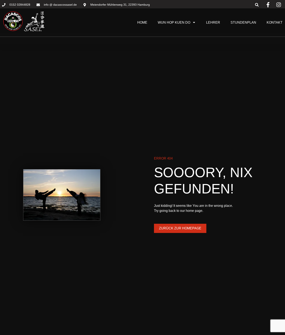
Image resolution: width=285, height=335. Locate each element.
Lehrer (213, 22)
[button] (257, 4)
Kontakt (274, 22)
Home (142, 22)
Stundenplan (243, 22)
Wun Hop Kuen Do (174, 22)
